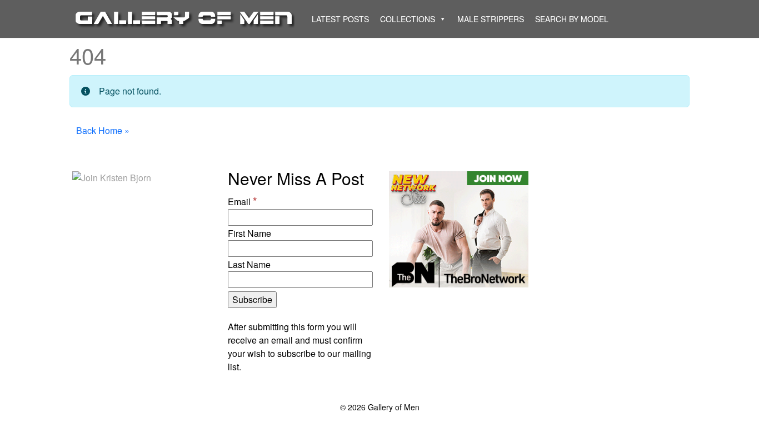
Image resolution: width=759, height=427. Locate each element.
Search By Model (571, 18)
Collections (407, 18)
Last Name (249, 264)
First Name (249, 233)
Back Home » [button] (102, 130)
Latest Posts (340, 18)
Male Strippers (490, 18)
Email (242, 200)
